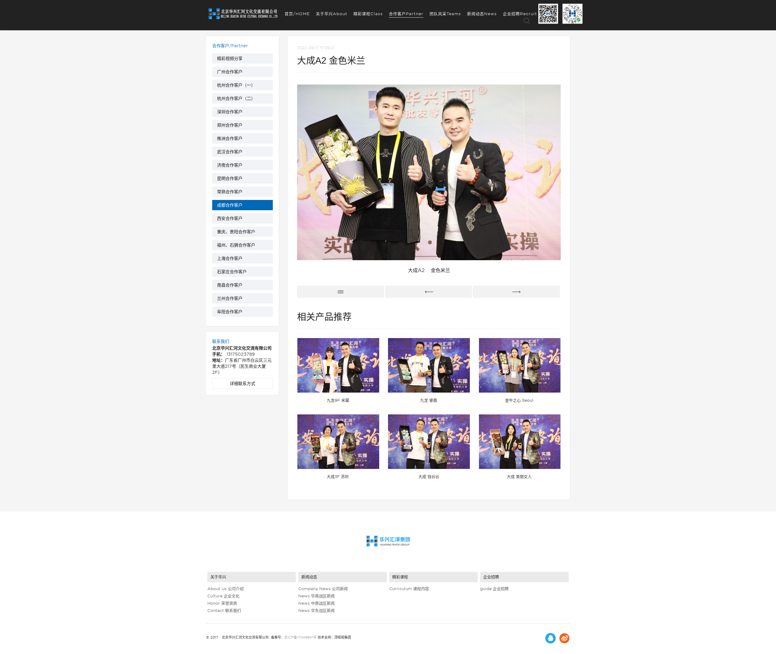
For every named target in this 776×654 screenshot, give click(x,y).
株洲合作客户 (229, 138)
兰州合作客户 (229, 298)
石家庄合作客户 (232, 271)
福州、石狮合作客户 (236, 245)
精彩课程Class (368, 14)
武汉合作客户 (229, 151)
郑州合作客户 (229, 125)
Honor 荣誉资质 (222, 603)
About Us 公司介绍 (225, 588)
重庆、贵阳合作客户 (236, 231)
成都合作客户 (229, 205)
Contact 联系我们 (224, 610)
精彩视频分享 (229, 58)
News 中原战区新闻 (316, 603)
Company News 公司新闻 (323, 588)
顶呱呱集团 (342, 637)
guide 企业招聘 (494, 588)
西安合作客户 (229, 218)
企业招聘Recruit (520, 14)
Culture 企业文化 (223, 596)
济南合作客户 (229, 165)
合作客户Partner (406, 14)
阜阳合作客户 (229, 311)
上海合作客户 (229, 258)
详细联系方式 (242, 383)
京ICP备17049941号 (300, 637)
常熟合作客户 (229, 191)
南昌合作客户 (229, 285)
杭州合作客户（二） (236, 98)
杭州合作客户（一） (236, 85)
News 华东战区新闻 (316, 610)
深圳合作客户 (229, 111)
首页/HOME (297, 14)
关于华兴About (331, 14)
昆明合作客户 (229, 178)
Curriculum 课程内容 (409, 588)
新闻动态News (482, 14)
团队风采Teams (445, 14)
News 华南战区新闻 (316, 596)
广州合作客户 (229, 71)
